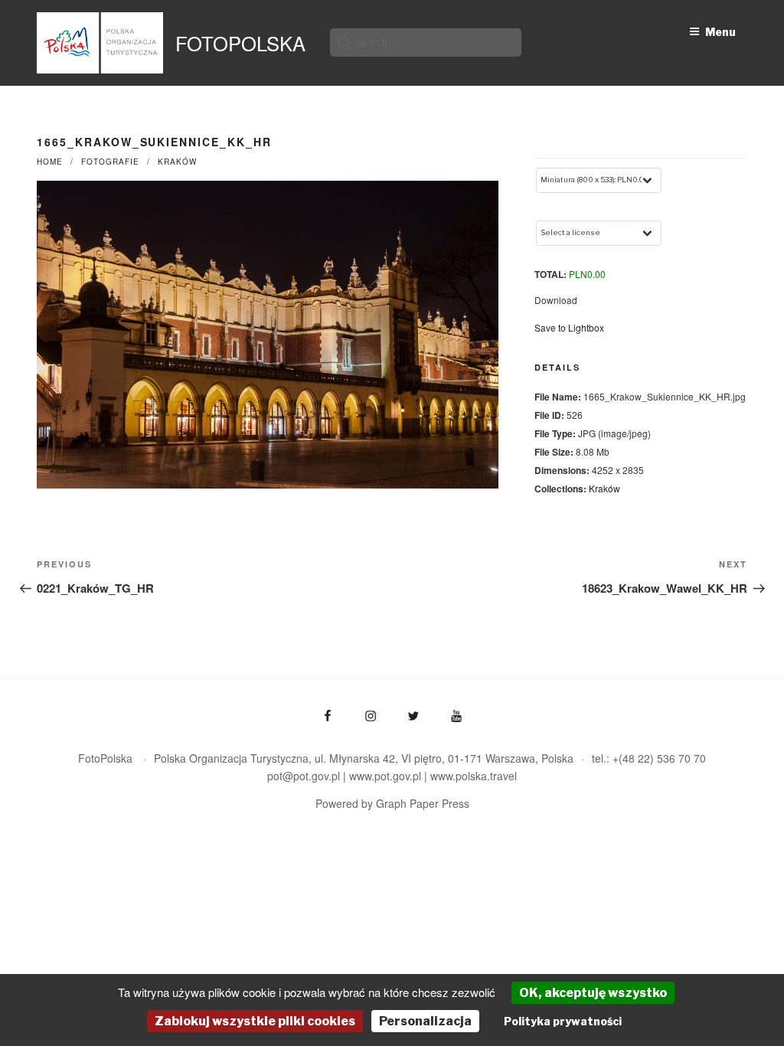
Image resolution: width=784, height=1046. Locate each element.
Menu (720, 31)
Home (50, 161)
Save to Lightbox (569, 327)
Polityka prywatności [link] (563, 1021)
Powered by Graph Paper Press (392, 803)
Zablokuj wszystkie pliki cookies (255, 1021)
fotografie (110, 161)
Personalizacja (425, 1021)
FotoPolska (240, 43)
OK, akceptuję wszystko (593, 993)
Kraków (177, 161)
